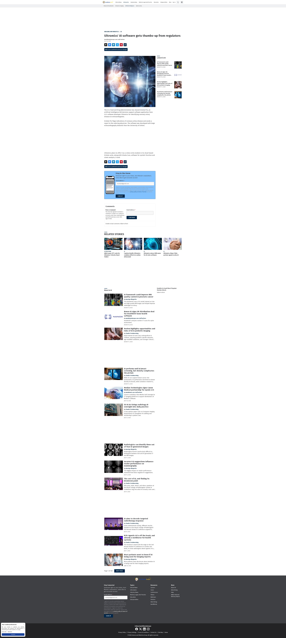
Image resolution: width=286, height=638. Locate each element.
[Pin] (121, 44)
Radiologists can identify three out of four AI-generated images (139, 446)
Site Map (160, 632)
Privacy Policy (122, 632)
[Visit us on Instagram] (148, 629)
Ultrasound (107, 251)
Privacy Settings (132, 632)
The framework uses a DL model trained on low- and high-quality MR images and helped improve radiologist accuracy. (139, 303)
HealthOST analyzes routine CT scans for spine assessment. (139, 321)
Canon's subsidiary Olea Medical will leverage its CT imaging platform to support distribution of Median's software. (139, 396)
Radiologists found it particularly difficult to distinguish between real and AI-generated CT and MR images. (138, 453)
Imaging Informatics (111, 31)
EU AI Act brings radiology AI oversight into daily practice (136, 406)
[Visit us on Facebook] (136, 629)
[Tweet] (117, 44)
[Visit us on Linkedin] (144, 629)
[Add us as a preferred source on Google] (125, 44)
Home (166, 632)
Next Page (119, 571)
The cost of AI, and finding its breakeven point (136, 480)
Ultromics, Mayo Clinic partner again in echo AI (171, 254)
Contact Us (153, 632)
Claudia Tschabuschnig (132, 333)
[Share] (109, 44)
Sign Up (120, 196)
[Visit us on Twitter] (140, 629)
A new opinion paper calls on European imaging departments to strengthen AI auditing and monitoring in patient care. (139, 413)
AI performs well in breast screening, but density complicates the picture (164, 93)
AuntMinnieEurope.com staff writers (114, 39)
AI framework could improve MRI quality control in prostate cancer (164, 63)
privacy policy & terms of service (138, 191)
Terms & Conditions (143, 632)
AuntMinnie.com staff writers (134, 392)
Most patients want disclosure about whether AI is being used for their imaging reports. (139, 562)
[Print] (105, 44)
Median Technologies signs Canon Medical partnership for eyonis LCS (139, 389)
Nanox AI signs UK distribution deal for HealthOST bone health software (164, 73)
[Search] (177, 2)
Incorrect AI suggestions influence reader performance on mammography (138, 464)
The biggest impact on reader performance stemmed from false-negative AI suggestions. (138, 471)
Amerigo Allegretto (131, 299)
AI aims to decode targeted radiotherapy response (136, 520)
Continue (132, 217)
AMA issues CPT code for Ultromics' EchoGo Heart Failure (112, 255)
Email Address (120, 180)
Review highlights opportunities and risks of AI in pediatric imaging (164, 83)
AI (121, 31)
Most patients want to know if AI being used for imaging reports (138, 556)
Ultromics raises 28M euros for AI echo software (152, 254)
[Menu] (181, 2)
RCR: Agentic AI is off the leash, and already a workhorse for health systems (139, 537)
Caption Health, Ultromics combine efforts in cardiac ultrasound (132, 255)
